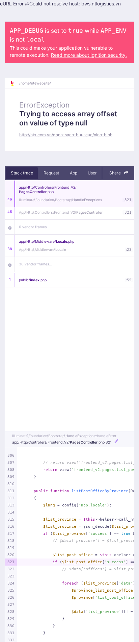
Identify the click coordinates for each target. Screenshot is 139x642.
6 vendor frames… (34, 227)
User (92, 172)
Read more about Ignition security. (89, 55)
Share (115, 172)
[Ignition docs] (14, 83)
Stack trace (22, 172)
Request (51, 172)
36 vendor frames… (35, 264)
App (73, 172)
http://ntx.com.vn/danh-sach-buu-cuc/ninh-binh (65, 134)
